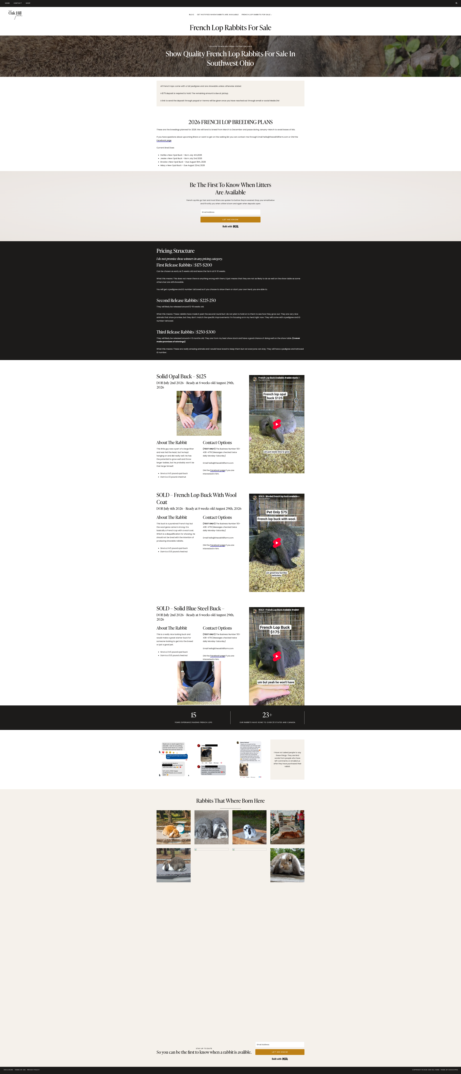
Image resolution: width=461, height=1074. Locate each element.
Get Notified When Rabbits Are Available (218, 14)
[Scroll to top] (455, 1067)
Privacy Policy (33, 1070)
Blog (191, 14)
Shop (28, 3)
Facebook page (164, 140)
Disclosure (8, 1070)
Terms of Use (20, 1070)
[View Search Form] (456, 3)
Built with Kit (231, 226)
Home (7, 3)
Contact (18, 3)
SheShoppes (453, 1070)
